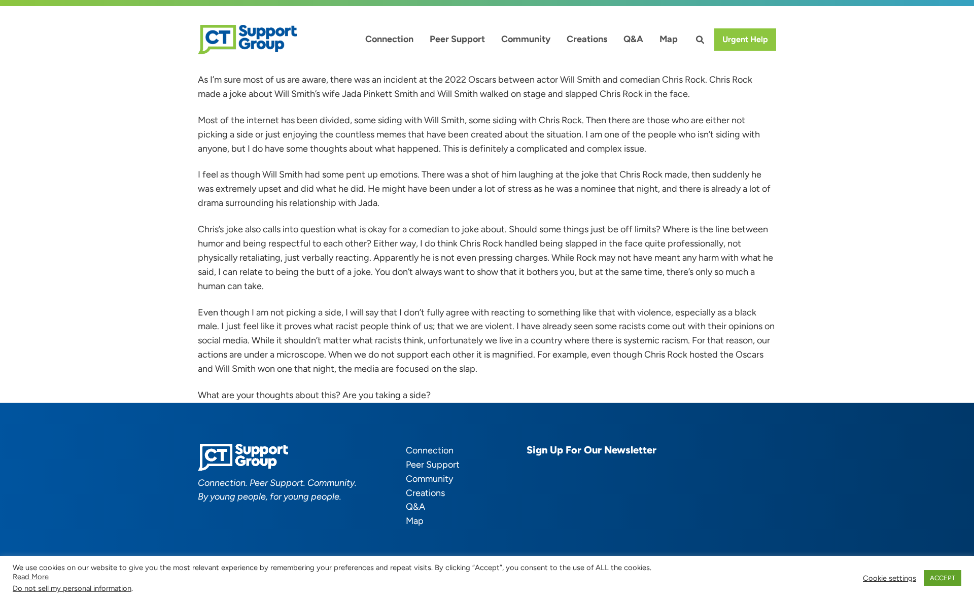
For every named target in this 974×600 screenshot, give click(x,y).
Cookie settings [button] (889, 578)
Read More (31, 576)
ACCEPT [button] (942, 578)
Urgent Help (745, 39)
